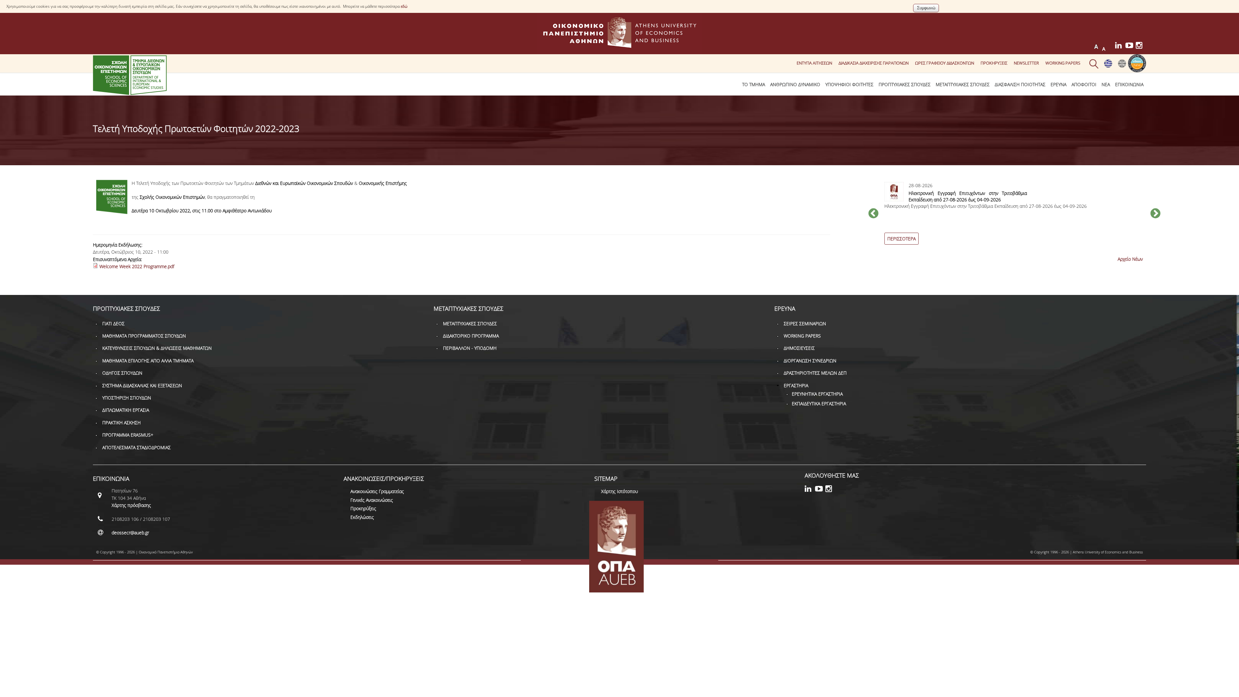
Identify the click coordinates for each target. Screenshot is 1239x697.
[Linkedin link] (1120, 46)
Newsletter (1026, 63)
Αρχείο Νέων (1130, 259)
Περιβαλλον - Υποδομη (470, 348)
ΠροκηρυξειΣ (994, 63)
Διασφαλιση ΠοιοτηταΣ (1020, 84)
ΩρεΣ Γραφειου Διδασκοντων (944, 63)
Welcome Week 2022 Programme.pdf (136, 266)
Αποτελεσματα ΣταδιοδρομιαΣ (136, 447)
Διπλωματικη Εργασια (125, 410)
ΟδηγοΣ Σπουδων (122, 373)
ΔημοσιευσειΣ (799, 348)
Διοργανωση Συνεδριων (810, 361)
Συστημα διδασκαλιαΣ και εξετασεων (142, 385)
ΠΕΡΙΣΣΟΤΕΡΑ (901, 239)
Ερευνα (1058, 84)
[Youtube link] (1130, 46)
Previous (873, 214)
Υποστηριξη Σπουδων (126, 398)
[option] (1014, 217)
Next (1155, 214)
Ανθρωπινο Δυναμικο (795, 84)
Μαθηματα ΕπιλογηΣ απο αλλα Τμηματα (148, 361)
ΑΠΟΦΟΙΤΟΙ (1084, 84)
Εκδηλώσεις (362, 517)
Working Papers (1062, 63)
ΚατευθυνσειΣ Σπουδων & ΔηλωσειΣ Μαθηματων (157, 348)
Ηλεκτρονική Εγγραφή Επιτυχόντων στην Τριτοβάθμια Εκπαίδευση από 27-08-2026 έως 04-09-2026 (968, 196)
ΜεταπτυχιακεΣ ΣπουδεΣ (963, 84)
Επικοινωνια (1129, 84)
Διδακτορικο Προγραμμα (471, 336)
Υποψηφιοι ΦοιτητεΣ (849, 84)
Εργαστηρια (796, 385)
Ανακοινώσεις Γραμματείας (377, 491)
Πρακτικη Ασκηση (121, 422)
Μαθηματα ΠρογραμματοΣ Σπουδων (144, 336)
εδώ (404, 6)
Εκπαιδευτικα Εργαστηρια (819, 403)
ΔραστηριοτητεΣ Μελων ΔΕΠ (815, 373)
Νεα (1106, 84)
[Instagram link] (1141, 46)
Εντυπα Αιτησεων (814, 63)
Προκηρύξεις (363, 508)
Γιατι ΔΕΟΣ (113, 323)
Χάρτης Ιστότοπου (619, 491)
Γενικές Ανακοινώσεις (371, 500)
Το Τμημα (753, 84)
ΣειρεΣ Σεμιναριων (805, 323)
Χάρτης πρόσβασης (131, 505)
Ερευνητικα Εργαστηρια (817, 394)
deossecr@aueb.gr (130, 533)
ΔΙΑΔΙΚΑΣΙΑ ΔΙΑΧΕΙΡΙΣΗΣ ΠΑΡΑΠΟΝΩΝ (874, 63)
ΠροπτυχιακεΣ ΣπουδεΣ (905, 84)
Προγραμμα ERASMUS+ (127, 435)
